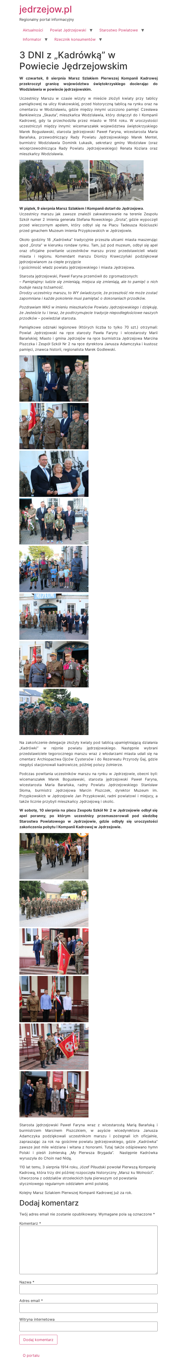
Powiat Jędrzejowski (68, 30)
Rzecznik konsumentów (75, 39)
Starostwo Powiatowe (118, 30)
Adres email (31, 1300)
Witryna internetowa (37, 1319)
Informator (32, 39)
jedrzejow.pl (45, 9)
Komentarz (30, 1223)
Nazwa (26, 1282)
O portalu (31, 1355)
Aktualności (33, 30)
